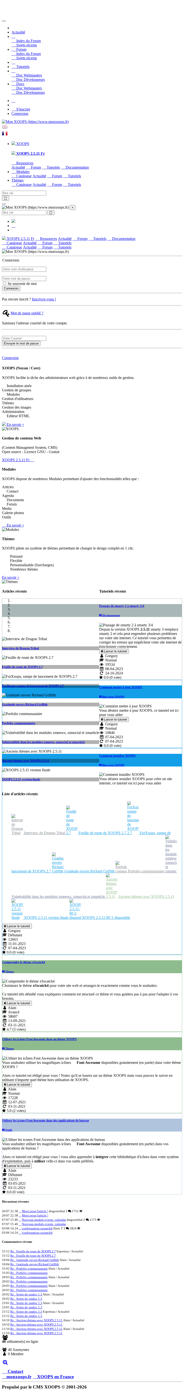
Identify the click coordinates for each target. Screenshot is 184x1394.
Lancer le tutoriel (115, 651)
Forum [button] (20, 49)
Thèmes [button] (17, 180)
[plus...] (5, 1362)
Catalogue (23, 176)
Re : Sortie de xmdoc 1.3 (26, 1294)
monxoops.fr (18, 1376)
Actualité (18, 32)
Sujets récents (26, 45)
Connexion (20, 113)
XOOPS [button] (22, 144)
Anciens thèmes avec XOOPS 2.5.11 (25, 760)
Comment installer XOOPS (117, 755)
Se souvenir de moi (22, 284)
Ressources (24, 163)
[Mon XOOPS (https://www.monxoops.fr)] (35, 122)
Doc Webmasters (28, 75)
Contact (14, 1371)
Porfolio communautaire (18, 723)
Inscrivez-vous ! (44, 299)
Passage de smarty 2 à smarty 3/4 (121, 606)
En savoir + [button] (15, 424)
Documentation (77, 167)
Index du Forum (28, 41)
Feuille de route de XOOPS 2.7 (22, 667)
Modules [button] (22, 172)
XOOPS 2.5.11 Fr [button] (16, 460)
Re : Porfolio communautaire (29, 1268)
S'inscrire (22, 109)
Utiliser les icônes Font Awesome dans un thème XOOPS (39, 1039)
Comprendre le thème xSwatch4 (23, 962)
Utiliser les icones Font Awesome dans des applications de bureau (45, 1120)
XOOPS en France (55, 1376)
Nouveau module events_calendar (44, 1220)
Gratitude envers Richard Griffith (24, 704)
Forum (35, 167)
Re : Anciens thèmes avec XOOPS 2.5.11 (36, 1320)
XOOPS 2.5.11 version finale (21, 779)
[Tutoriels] (13, 62)
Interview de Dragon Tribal (20, 648)
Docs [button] (19, 84)
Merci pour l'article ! (35, 1211)
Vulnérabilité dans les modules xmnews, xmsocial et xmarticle (43, 742)
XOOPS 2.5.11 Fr (20, 239)
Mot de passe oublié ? (27, 313)
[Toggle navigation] (4, 21)
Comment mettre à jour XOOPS (120, 687)
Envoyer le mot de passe (21, 343)
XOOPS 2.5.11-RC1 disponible (105, 918)
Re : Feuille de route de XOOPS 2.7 (33, 1251)
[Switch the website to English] (5, 128)
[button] (13, 36)
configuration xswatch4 (37, 1228)
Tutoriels (22, 67)
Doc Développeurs (30, 80)
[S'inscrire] (13, 101)
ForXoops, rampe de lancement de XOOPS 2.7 (33, 686)
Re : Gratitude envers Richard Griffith (34, 1260)
